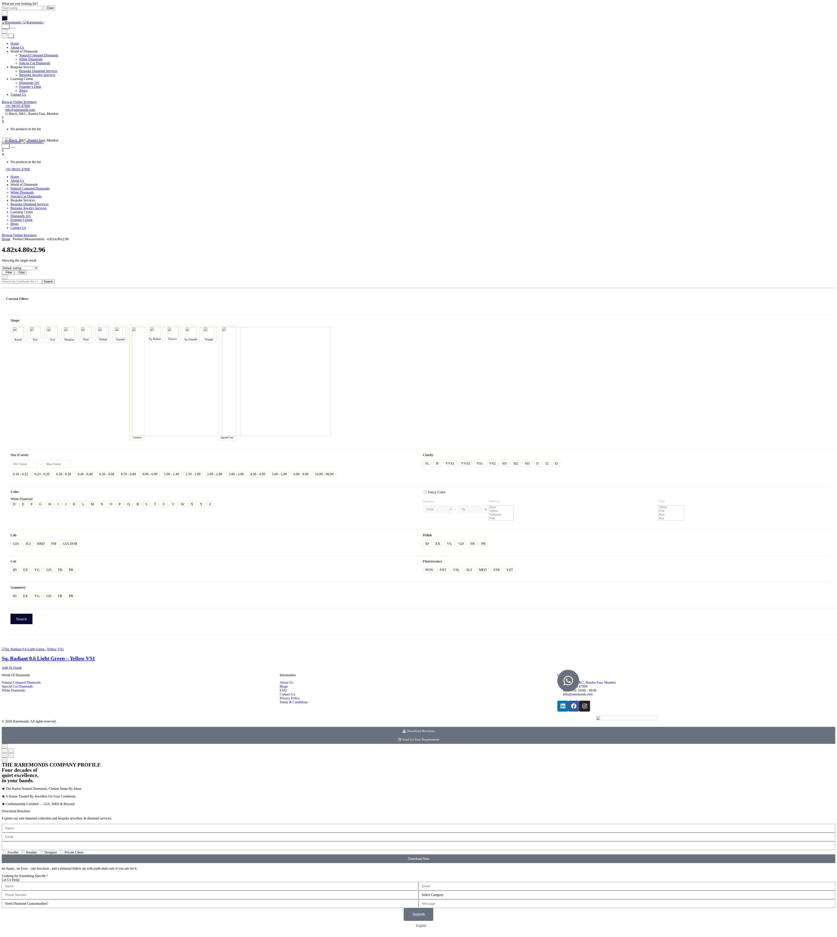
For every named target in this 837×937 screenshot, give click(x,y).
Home (14, 43)
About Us (17, 47)
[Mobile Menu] (4, 18)
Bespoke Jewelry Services (37, 75)
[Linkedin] (562, 706)
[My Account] (13, 26)
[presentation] (33, 649)
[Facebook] (3, 136)
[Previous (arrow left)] (4, 755)
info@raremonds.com (20, 110)
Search (48, 281)
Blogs (23, 90)
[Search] (6, 26)
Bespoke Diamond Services (38, 71)
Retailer (31, 852)
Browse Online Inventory (19, 102)
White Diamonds (31, 59)
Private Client (74, 852)
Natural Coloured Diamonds (38, 55)
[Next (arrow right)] (11, 755)
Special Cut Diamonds (34, 63)
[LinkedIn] (10, 136)
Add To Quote (12, 668)
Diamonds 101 (29, 83)
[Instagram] (6, 136)
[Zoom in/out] (11, 750)
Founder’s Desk (30, 87)
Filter (9, 272)
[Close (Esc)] (4, 750)
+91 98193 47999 (17, 106)
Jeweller (13, 852)
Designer (50, 852)
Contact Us (18, 94)
